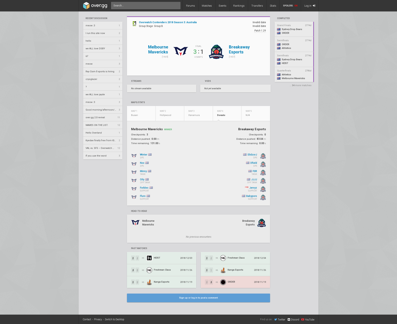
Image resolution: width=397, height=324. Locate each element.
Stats (273, 5)
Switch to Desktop (114, 319)
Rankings (239, 5)
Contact (87, 319)
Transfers (257, 5)
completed (283, 18)
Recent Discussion (96, 18)
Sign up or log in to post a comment (198, 297)
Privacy (98, 319)
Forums (190, 5)
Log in (308, 5)
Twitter (281, 319)
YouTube (309, 319)
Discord (295, 319)
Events (222, 5)
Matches (207, 5)
